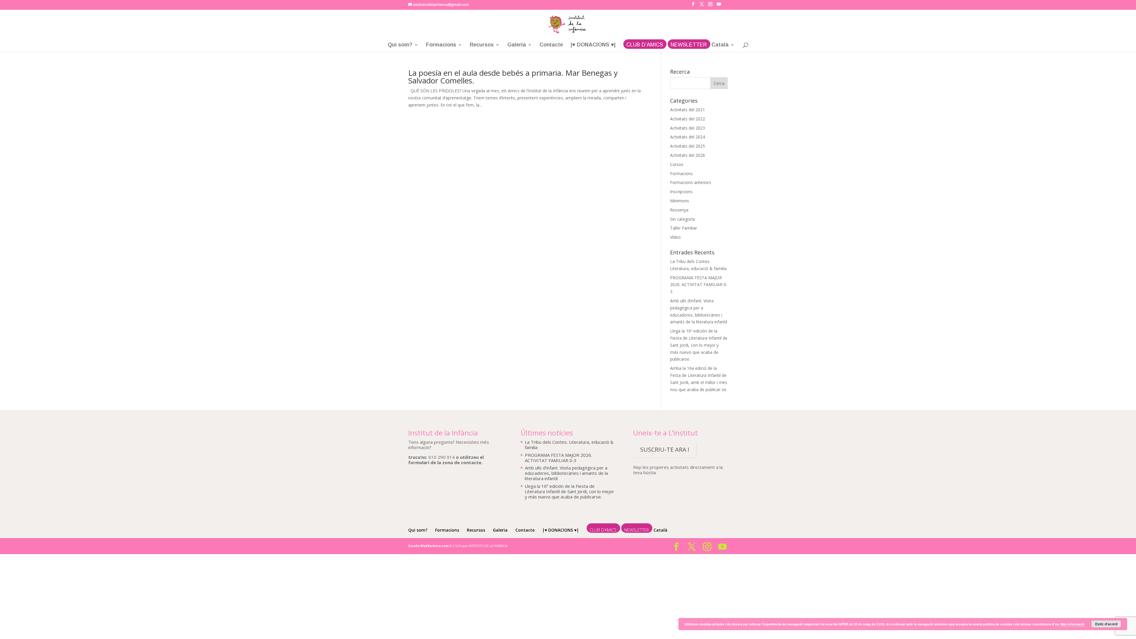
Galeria (516, 45)
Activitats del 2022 (687, 119)
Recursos (482, 45)
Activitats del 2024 (687, 137)
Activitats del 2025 (687, 146)
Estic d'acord (1106, 624)
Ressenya (679, 210)
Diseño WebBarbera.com (428, 546)
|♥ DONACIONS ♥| (593, 45)
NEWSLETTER (689, 45)
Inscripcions (681, 191)
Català (720, 45)
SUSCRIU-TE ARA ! (664, 450)
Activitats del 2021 (687, 109)
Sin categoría (682, 219)
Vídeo (675, 237)
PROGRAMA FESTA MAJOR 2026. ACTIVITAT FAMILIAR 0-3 (698, 285)
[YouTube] (719, 6)
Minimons (679, 201)
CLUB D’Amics (644, 45)
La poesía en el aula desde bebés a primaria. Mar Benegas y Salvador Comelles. (513, 76)
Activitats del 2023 (687, 128)
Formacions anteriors (690, 182)
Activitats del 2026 (687, 155)
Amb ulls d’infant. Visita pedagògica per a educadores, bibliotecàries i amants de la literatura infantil (566, 473)
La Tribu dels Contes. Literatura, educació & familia (569, 444)
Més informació (1073, 624)
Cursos (676, 164)
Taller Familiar (683, 228)
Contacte (551, 45)
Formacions (441, 45)
